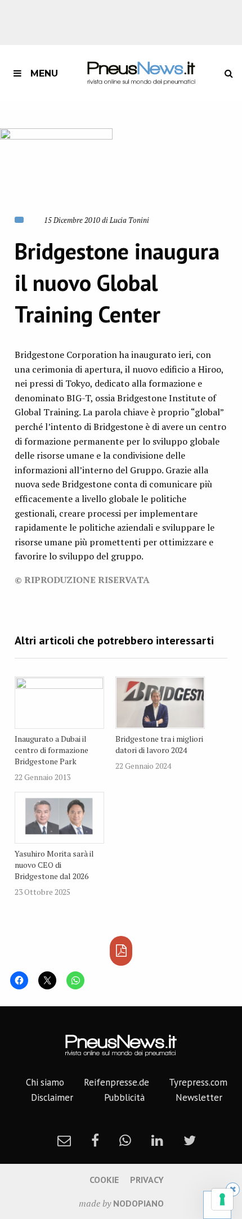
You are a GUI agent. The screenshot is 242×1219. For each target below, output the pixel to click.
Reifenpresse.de (116, 1082)
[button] (56, 163)
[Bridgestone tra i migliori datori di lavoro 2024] (160, 702)
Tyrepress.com (198, 1082)
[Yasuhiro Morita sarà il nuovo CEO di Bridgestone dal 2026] (59, 818)
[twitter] (189, 1140)
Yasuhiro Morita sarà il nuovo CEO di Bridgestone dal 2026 (54, 864)
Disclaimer (52, 1097)
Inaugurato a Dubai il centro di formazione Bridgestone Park (51, 750)
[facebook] (95, 1140)
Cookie (104, 1179)
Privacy (147, 1179)
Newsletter (199, 1097)
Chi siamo (45, 1082)
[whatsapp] (125, 1140)
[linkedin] (157, 1140)
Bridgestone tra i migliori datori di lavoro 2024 (159, 744)
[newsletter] (64, 1140)
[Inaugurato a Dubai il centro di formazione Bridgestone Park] (59, 702)
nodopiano (138, 1203)
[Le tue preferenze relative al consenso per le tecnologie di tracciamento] (222, 1199)
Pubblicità (124, 1097)
